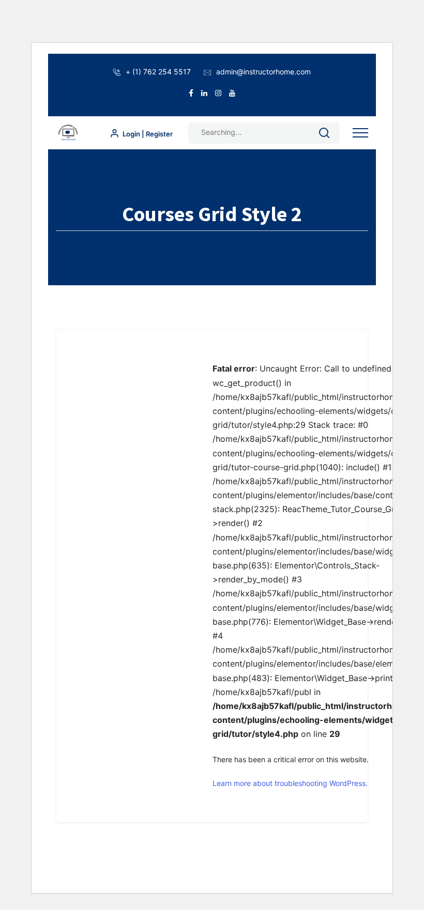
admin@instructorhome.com (263, 71)
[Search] (324, 135)
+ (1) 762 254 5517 (158, 71)
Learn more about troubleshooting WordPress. (290, 783)
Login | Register (147, 134)
